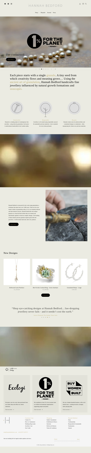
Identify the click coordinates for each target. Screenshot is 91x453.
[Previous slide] (36, 69)
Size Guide (27, 428)
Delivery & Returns (51, 426)
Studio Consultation (51, 419)
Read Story (13, 224)
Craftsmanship (71, 421)
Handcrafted (16, 120)
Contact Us (28, 419)
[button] (37, 12)
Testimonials (71, 426)
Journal (70, 428)
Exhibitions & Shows (52, 421)
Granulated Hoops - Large (74, 287)
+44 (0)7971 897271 (23, 432)
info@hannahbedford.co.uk (10, 432)
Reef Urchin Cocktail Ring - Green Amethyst (45, 287)
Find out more (8, 409)
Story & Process (12, 59)
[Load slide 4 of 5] (46, 69)
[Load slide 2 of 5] (42, 69)
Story (69, 419)
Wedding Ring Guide (30, 424)
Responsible (45, 120)
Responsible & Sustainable (74, 424)
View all (45, 295)
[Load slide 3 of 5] (44, 69)
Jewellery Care (28, 426)
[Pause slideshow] (55, 69)
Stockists (49, 424)
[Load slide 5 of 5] (48, 69)
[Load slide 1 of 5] (39, 69)
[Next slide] (51, 69)
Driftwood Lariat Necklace (16, 287)
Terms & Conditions (52, 428)
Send (78, 439)
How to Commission (30, 421)
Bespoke (74, 120)
